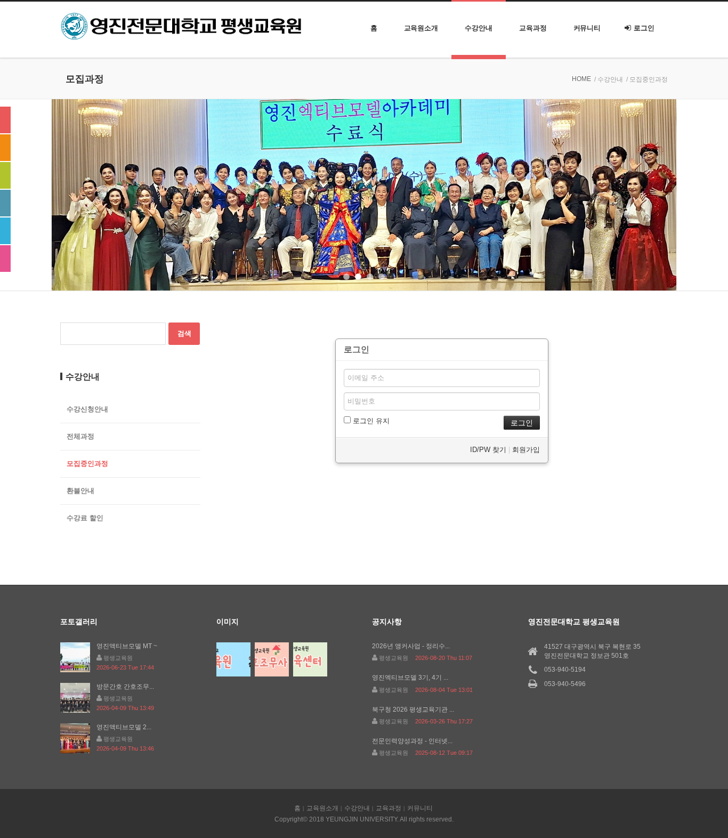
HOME (581, 79)
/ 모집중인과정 (647, 79)
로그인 (644, 28)
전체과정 (80, 436)
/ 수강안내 (608, 79)
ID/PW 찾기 (488, 450)
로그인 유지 (370, 421)
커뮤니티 (587, 28)
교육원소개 (421, 28)
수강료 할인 (85, 518)
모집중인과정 (87, 464)
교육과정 (533, 28)
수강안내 (478, 28)
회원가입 (526, 450)
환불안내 (80, 491)
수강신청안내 (87, 409)
